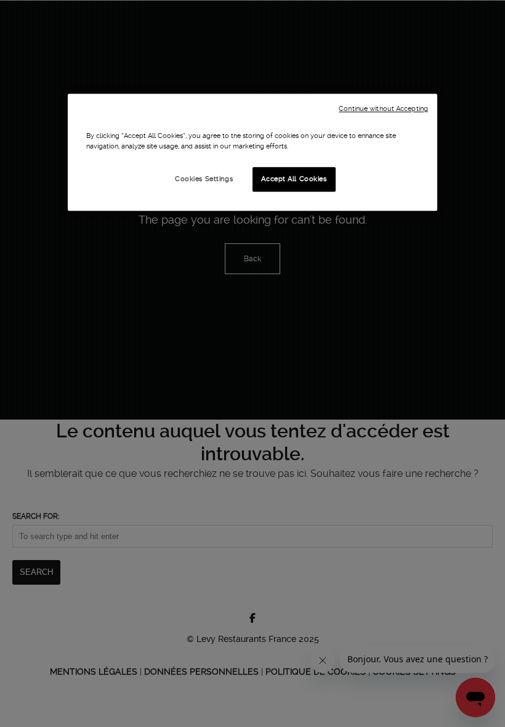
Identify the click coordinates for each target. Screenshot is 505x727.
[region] (252, 152)
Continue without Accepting (383, 109)
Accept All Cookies (293, 178)
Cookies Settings (204, 178)
